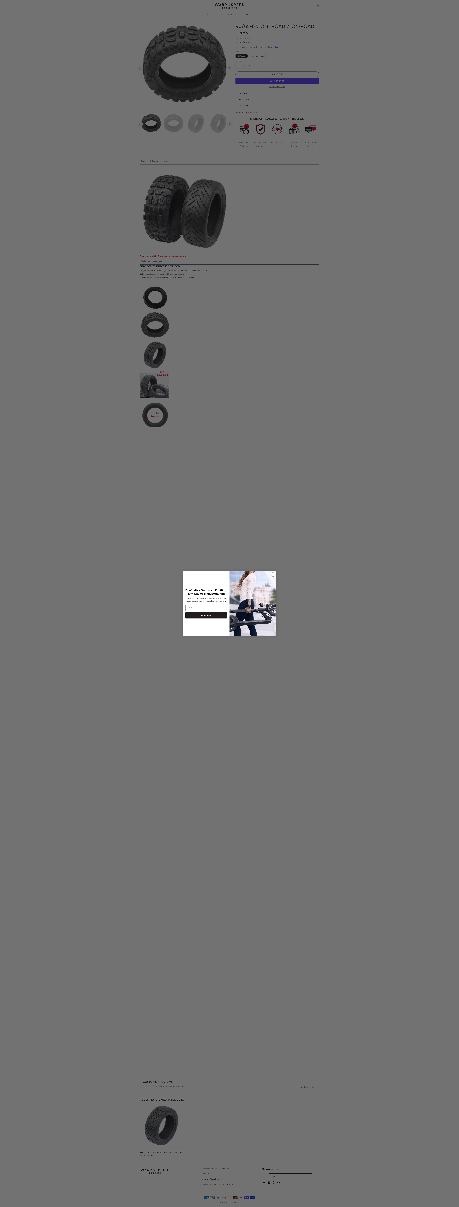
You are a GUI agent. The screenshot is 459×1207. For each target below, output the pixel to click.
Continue (206, 615)
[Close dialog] (273, 574)
